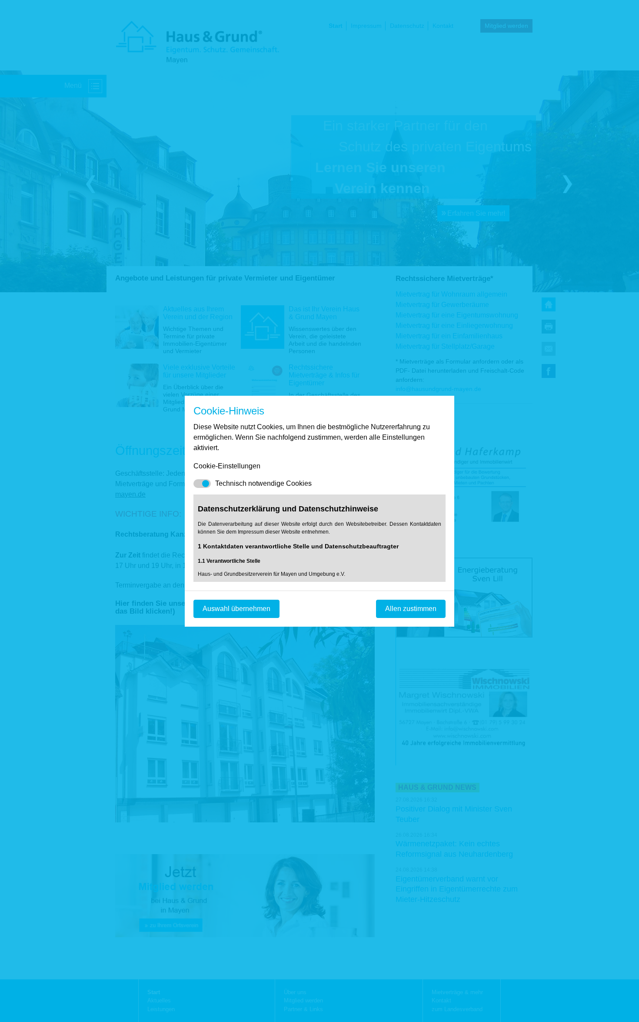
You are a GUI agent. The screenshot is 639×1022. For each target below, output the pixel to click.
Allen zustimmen (410, 608)
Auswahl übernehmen (236, 608)
